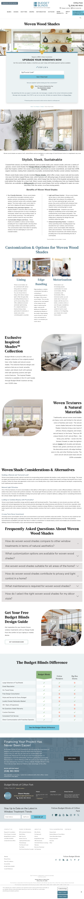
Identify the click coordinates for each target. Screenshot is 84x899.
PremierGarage (22, 842)
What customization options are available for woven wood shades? (39, 556)
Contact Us (8, 829)
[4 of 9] (40, 147)
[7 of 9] (45, 147)
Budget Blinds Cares (39, 838)
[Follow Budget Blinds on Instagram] (71, 815)
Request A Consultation (9, 832)
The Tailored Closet (23, 845)
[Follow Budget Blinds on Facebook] (52, 815)
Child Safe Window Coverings (41, 842)
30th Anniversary (38, 840)
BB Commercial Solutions (25, 832)
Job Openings (37, 849)
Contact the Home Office (9, 840)
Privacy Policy (67, 95)
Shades (16, 12)
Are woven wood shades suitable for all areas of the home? (40, 566)
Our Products (36, 106)
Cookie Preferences (8, 869)
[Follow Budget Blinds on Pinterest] (74, 815)
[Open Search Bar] (80, 18)
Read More (40, 798)
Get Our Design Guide (16, 642)
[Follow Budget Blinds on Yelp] (63, 815)
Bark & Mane (22, 834)
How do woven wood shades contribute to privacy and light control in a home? (40, 576)
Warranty (36, 845)
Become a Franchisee (39, 847)
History (36, 836)
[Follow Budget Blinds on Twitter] (78, 815)
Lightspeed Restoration (24, 840)
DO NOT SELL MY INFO (9, 866)
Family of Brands (25, 829)
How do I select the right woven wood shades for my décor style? (40, 596)
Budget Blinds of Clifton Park (40, 167)
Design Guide (53, 832)
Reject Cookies (63, 892)
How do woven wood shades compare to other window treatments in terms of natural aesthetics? (38, 543)
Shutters (24, 12)
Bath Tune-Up (22, 836)
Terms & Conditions (8, 861)
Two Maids (21, 847)
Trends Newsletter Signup (55, 836)
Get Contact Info (77, 8)
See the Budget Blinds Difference (42, 727)
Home (32, 106)
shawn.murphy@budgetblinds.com (24, 796)
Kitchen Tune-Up (23, 838)
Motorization (41, 12)
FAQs (51, 842)
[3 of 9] (38, 147)
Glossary (52, 840)
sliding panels (29, 183)
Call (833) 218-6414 (8, 838)
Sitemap (6, 856)
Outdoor (51, 12)
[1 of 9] (35, 147)
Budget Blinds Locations (10, 836)
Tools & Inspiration (56, 829)
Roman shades (41, 175)
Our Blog (68, 829)
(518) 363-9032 (77, 5)
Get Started (42, 77)
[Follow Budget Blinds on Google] (56, 815)
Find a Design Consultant (10, 834)
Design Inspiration (54, 838)
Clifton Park (78, 3)
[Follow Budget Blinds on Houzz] (67, 815)
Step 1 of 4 (43, 67)
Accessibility (7, 864)
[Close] (81, 892)
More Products (60, 12)
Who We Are (37, 832)
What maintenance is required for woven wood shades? (38, 586)
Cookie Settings (62, 888)
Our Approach (37, 834)
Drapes (31, 12)
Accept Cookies (62, 896)
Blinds (9, 12)
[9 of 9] (48, 147)
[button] (64, 8)
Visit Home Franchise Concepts (26, 849)
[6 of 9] (43, 147)
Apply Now (72, 758)
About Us (68, 12)
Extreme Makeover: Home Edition (57, 834)
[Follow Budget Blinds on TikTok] (78, 859)
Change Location (20, 788)
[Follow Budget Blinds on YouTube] (59, 815)
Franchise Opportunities (10, 3)
